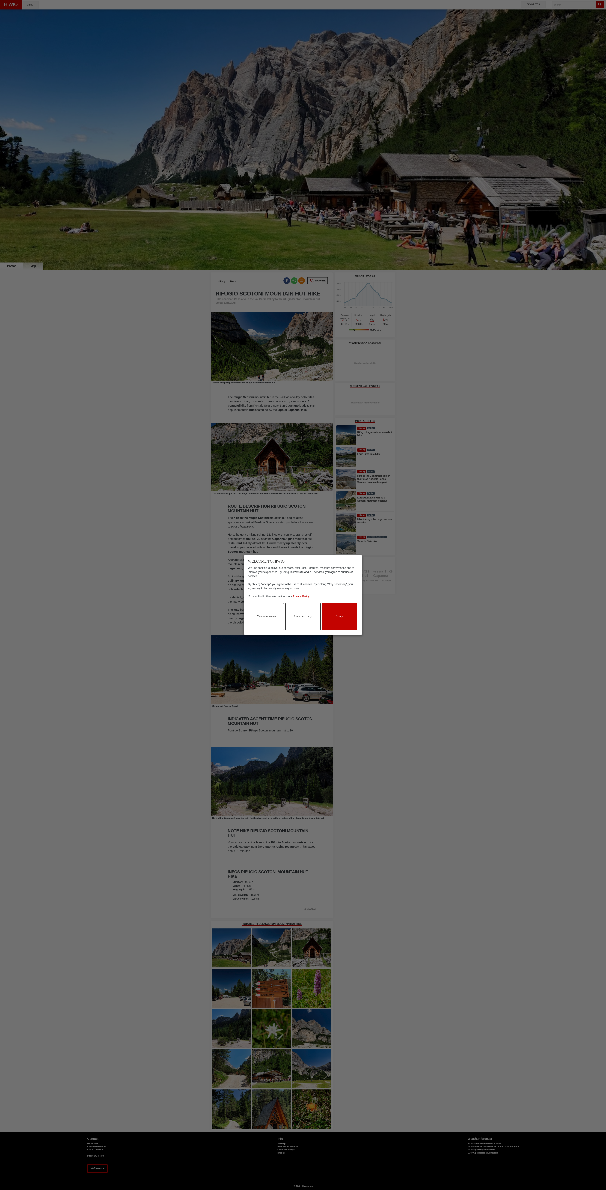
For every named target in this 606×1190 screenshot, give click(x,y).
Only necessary (303, 615)
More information (266, 615)
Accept (340, 615)
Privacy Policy (301, 596)
